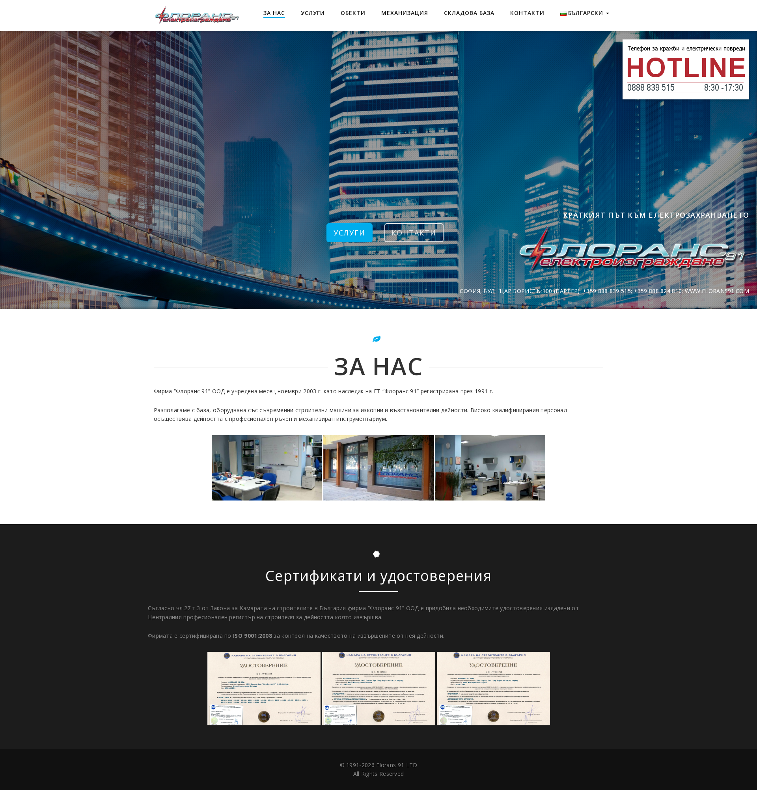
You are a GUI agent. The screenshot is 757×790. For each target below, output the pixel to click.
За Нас (274, 13)
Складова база (469, 13)
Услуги (313, 13)
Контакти (527, 13)
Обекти (353, 13)
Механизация (404, 13)
